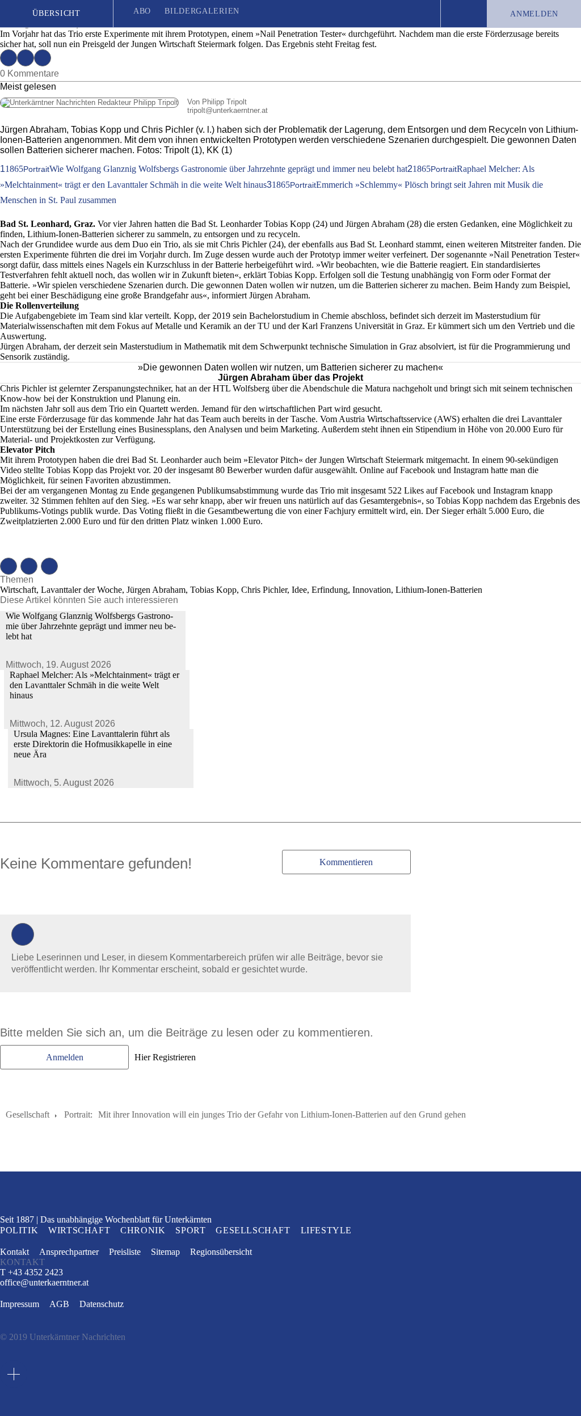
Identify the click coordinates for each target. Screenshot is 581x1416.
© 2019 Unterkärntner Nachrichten (62, 1337)
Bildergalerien (202, 11)
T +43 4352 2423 (31, 1272)
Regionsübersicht (221, 1252)
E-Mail (42, 57)
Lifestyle (326, 1230)
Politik (19, 1230)
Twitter (25, 57)
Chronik (142, 1230)
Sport (190, 1230)
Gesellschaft (27, 1114)
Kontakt (14, 1252)
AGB (59, 1304)
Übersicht (56, 13)
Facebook (8, 57)
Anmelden (534, 14)
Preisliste (125, 1252)
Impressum (19, 1304)
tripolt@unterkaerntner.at (134, 110)
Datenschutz (101, 1304)
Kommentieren (346, 862)
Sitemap (165, 1252)
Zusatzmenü (13, 1374)
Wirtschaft (79, 1230)
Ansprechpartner (69, 1252)
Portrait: (78, 1114)
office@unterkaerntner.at (44, 1283)
